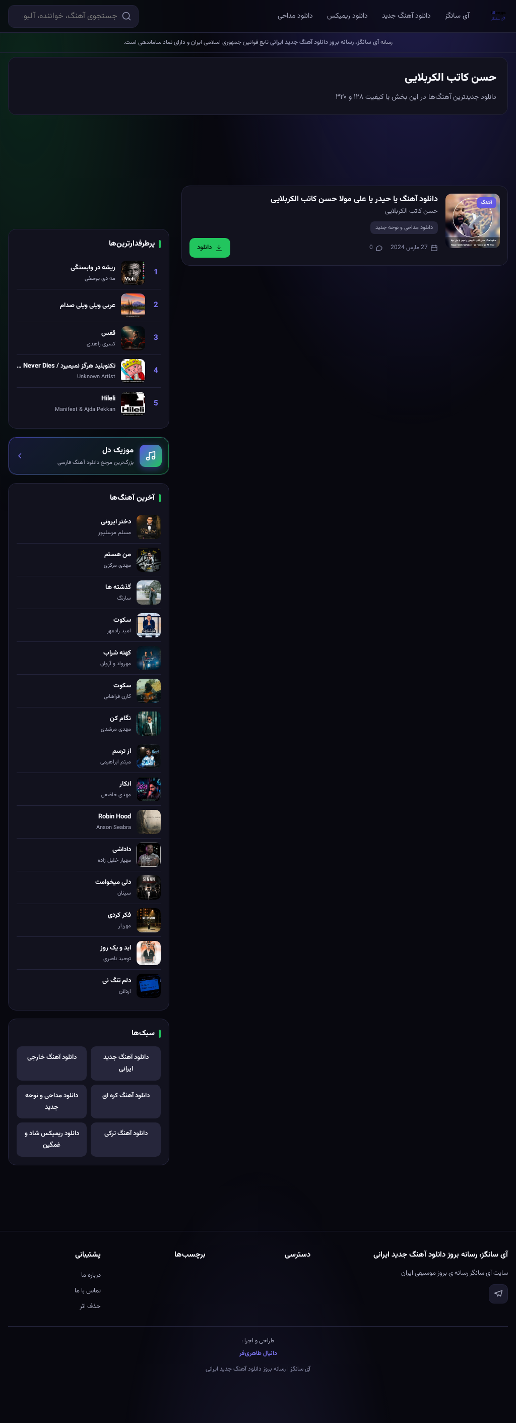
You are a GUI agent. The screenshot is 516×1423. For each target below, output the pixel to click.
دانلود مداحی (295, 16)
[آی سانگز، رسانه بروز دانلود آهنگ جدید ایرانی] (498, 16)
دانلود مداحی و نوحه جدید (404, 227)
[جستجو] (126, 16)
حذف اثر (90, 1306)
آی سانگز (457, 16)
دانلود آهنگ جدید (406, 16)
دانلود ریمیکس (347, 16)
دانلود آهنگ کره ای (126, 1096)
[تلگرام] (498, 1293)
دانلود (204, 248)
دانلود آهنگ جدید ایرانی (126, 1063)
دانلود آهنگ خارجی (52, 1057)
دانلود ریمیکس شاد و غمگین (52, 1139)
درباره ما (91, 1275)
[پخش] (472, 221)
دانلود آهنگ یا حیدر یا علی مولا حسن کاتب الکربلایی (354, 199)
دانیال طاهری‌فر (258, 1353)
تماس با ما (88, 1291)
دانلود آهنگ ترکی (126, 1134)
